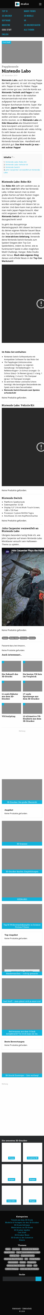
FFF (35, 1265)
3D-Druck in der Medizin (30, 1249)
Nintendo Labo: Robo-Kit (16, 162)
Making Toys (14, 1256)
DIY (26, 1259)
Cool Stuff (6, 29)
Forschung (16, 1249)
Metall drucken (9, 1252)
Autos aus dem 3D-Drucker (29, 1269)
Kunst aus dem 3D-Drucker (14, 1259)
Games (5, 638)
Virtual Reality (34, 1259)
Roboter (32, 638)
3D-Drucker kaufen (22, 1230)
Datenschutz (27, 1308)
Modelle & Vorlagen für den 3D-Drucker (22, 1222)
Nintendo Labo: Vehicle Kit (17, 164)
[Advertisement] (22, 754)
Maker (8, 1249)
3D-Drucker (7, 15)
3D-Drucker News (22, 1235)
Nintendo (23, 638)
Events (22, 1240)
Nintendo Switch (13, 167)
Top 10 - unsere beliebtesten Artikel (28, 1252)
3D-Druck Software (22, 1225)
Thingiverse (32, 1262)
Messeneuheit (13, 1262)
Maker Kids (14, 638)
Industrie (6, 24)
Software (6, 20)
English (5, 34)
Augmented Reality (27, 1256)
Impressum (16, 1308)
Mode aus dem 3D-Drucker (16, 1265)
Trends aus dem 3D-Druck (22, 1220)
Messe (29, 1265)
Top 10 (5, 11)
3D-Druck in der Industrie (22, 1237)
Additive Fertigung (12, 1269)
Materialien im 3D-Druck (22, 1227)
